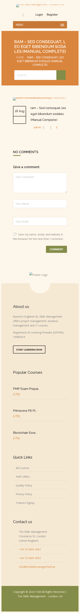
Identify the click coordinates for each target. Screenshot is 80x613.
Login (39, 14)
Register (52, 14)
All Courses (22, 468)
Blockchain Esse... (25, 432)
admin (37, 127)
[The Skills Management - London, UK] (40, 5)
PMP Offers (23, 476)
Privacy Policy (24, 494)
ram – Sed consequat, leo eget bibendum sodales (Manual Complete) (48, 114)
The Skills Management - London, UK (40, 596)
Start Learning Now (29, 349)
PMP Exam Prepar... (26, 389)
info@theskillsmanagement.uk (37, 567)
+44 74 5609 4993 (30, 549)
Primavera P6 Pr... (25, 410)
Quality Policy (24, 485)
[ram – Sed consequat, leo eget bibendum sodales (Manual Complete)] (40, 97)
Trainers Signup (25, 503)
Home (20, 57)
